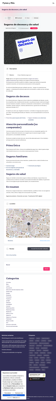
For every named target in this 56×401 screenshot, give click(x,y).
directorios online (33, 343)
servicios (35, 364)
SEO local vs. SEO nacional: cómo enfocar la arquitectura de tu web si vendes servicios (14, 346)
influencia (39, 355)
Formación (9, 297)
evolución (39, 350)
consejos (37, 340)
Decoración (9, 288)
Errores (37, 348)
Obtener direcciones (45, 240)
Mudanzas (8, 311)
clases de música (45, 338)
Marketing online (10, 308)
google (8, 300)
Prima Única (9, 118)
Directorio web (32, 396)
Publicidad (8, 319)
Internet (8, 306)
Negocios (8, 315)
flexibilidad (45, 350)
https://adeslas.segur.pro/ (24, 75)
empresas (32, 348)
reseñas (48, 362)
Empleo (8, 293)
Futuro (31, 352)
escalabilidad (44, 348)
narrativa (37, 360)
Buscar (8, 264)
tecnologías (42, 364)
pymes (37, 362)
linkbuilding (46, 355)
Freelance (8, 299)
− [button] (8, 213)
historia (49, 352)
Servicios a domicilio (11, 324)
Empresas (8, 295)
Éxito (43, 369)
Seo (7, 322)
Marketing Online (10, 310)
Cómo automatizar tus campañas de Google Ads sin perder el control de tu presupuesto (14, 341)
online (42, 360)
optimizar (48, 360)
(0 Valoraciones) (24, 28)
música (31, 360)
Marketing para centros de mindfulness (12, 338)
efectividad (39, 345)
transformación (44, 367)
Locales (36, 357)
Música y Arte (9, 313)
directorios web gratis (44, 343)
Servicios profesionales (12, 326)
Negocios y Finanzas (11, 317)
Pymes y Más (9, 3)
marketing (42, 357)
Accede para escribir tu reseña (39, 248)
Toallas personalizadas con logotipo (12, 352)
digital (49, 340)
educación (32, 345)
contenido (43, 340)
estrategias (32, 350)
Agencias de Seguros (11, 28)
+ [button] (8, 211)
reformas (43, 362)
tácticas (31, 369)
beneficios (32, 338)
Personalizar (8, 393)
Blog (7, 284)
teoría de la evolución (34, 367)
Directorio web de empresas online (14, 289)
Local (31, 357)
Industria (8, 302)
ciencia (38, 338)
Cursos (8, 286)
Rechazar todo (19, 393)
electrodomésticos (48, 345)
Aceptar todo (13, 395)
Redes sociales (10, 320)
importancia (32, 355)
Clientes (31, 340)
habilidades (42, 352)
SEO (30, 364)
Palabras (31, 362)
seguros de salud (33, 78)
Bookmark (19, 18)
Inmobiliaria (9, 304)
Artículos (8, 282)
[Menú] (53, 3)
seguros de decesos (11, 80)
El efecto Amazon (6, 349)
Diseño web (9, 291)
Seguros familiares (33, 118)
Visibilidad (38, 369)
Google (36, 352)
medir (48, 357)
